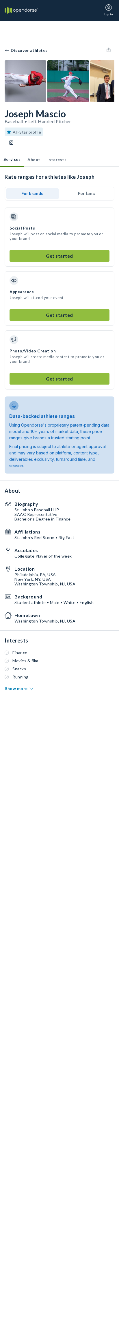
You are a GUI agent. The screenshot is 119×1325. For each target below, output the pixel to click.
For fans (86, 193)
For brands (32, 193)
